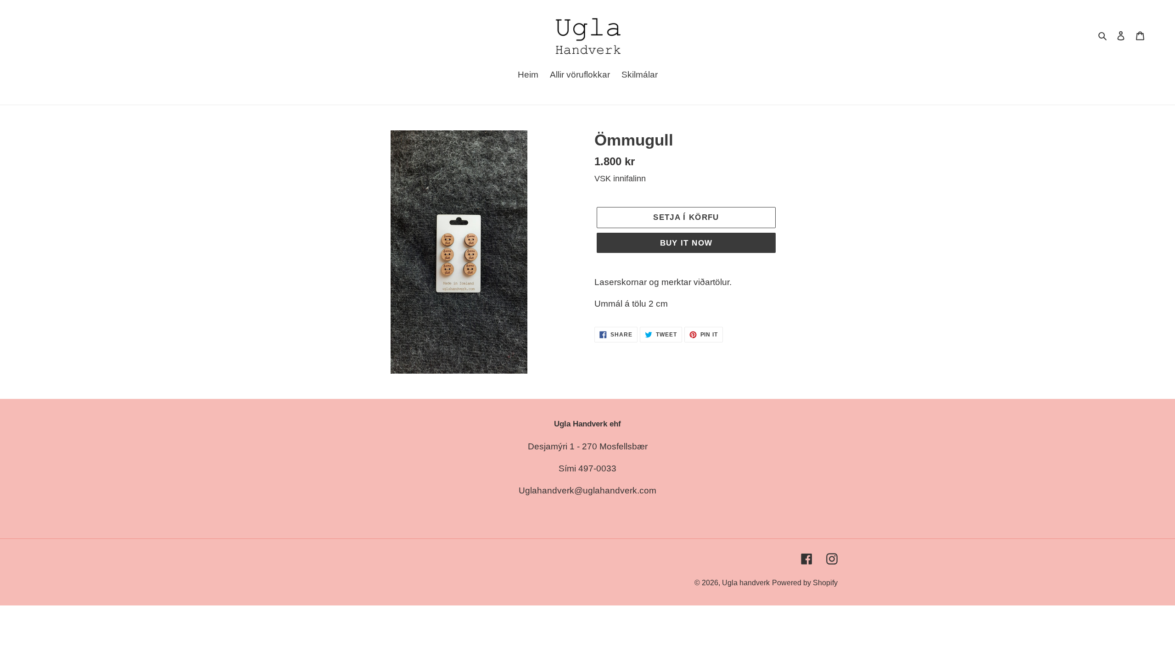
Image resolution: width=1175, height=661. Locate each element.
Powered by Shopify (805, 583)
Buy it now (686, 243)
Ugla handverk (746, 583)
